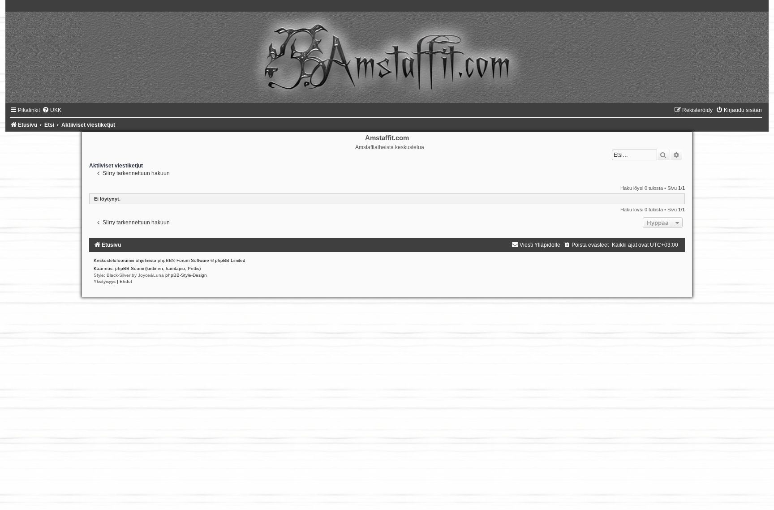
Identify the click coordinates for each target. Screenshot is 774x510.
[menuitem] (51, 110)
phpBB (165, 260)
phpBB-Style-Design (186, 275)
